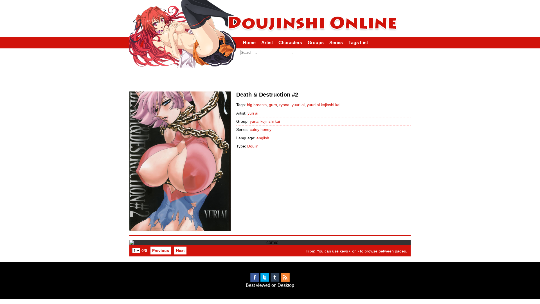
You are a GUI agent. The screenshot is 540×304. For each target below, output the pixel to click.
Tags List (358, 42)
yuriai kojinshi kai (265, 121)
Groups (316, 42)
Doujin (252, 146)
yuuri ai (298, 104)
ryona (284, 104)
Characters (290, 42)
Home (249, 42)
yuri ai (253, 113)
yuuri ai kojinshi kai (323, 104)
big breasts (257, 104)
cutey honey (260, 129)
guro (273, 104)
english (262, 138)
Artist (267, 42)
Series (336, 42)
